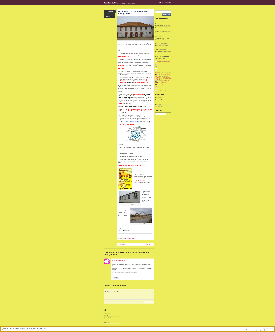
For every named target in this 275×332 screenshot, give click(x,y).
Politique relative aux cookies (36, 329)
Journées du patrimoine (160, 31)
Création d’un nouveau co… (164, 64)
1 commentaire (108, 16)
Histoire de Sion (158, 102)
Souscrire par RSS (166, 2)
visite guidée (157, 106)
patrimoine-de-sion (110, 2)
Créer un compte (107, 313)
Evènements (109, 13)
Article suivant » (149, 244)
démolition (124, 238)
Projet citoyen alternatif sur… (162, 86)
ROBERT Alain (160, 74)
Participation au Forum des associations (163, 34)
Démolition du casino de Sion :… (164, 79)
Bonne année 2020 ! (159, 25)
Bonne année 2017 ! (166, 80)
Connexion (106, 315)
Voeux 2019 (157, 49)
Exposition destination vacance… (162, 88)
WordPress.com (107, 322)
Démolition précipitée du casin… (164, 73)
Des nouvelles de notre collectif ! (161, 21)
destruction (129, 238)
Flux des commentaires (108, 320)
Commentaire (148, 302)
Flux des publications (108, 317)
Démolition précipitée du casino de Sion (163, 51)
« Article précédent (122, 244)
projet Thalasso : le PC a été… (162, 82)
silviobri (113, 260)
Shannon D (159, 61)
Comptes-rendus (158, 97)
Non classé (157, 104)
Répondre (116, 277)
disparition (133, 238)
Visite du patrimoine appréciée (161, 27)
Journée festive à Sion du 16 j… (163, 69)
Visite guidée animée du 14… (163, 66)
